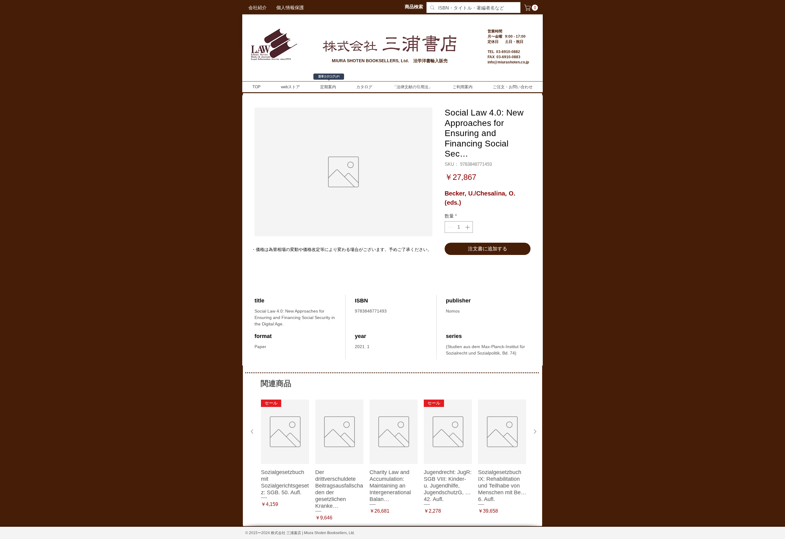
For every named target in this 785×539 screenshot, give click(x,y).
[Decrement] (450, 227)
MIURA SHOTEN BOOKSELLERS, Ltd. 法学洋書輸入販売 (390, 60)
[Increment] (468, 227)
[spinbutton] (459, 227)
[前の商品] (252, 431)
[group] (393, 460)
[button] (531, 8)
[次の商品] (535, 431)
